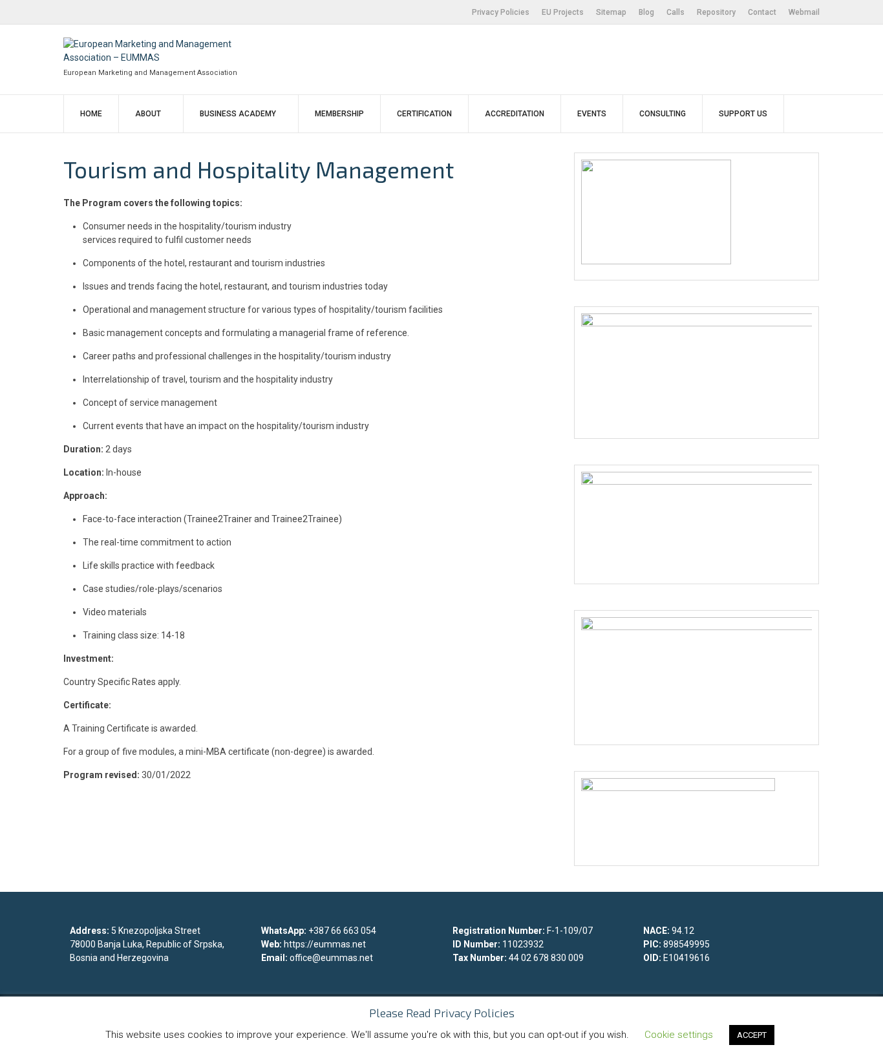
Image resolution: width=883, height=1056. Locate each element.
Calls (675, 12)
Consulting (662, 113)
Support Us (743, 113)
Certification (424, 113)
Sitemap (611, 12)
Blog (646, 12)
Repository (716, 12)
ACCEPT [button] (752, 1035)
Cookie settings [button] (678, 1034)
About (148, 113)
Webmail (804, 12)
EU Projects (563, 12)
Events (591, 113)
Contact (762, 12)
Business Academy (238, 113)
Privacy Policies (500, 12)
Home (91, 113)
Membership (339, 113)
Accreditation (514, 113)
